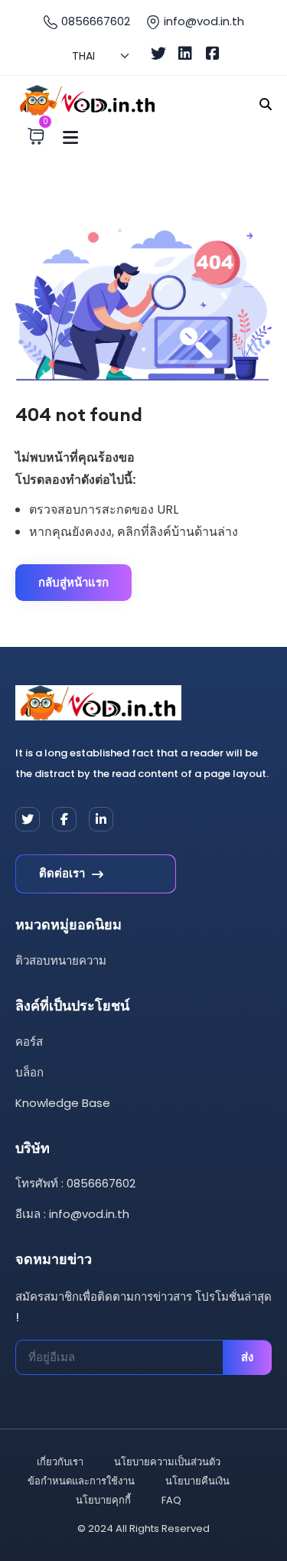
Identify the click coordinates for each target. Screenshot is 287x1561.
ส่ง (247, 1357)
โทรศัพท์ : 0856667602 (75, 1183)
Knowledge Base (62, 1103)
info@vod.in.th (204, 21)
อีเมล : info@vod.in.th (72, 1214)
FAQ (171, 1500)
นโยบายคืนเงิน (197, 1481)
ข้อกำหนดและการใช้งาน (81, 1481)
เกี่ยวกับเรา (60, 1462)
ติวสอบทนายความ (60, 960)
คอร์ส (29, 1042)
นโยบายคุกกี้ (103, 1500)
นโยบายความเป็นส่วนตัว (167, 1462)
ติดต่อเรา (63, 873)
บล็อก (29, 1072)
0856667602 (94, 21)
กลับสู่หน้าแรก (73, 582)
